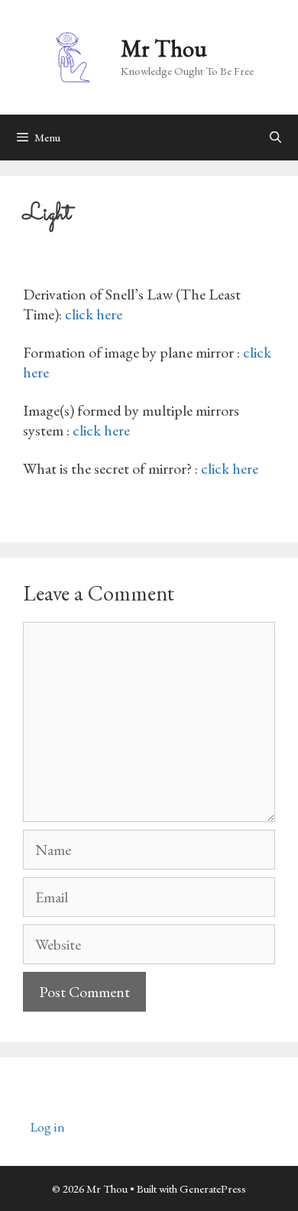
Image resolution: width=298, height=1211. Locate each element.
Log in (48, 1127)
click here (93, 314)
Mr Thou (164, 48)
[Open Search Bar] (275, 137)
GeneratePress (213, 1188)
